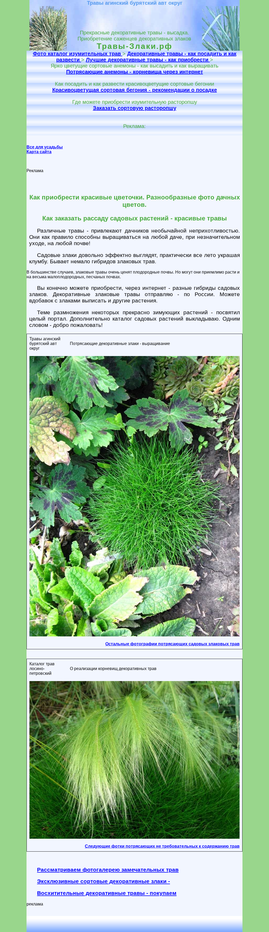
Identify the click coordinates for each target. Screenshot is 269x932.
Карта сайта (39, 152)
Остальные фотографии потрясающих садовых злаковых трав (172, 644)
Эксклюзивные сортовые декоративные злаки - (103, 881)
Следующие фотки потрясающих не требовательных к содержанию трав (162, 846)
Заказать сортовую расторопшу (134, 108)
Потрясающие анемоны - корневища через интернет (134, 72)
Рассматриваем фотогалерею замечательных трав (108, 870)
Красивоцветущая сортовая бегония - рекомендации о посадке (134, 90)
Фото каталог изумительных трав (77, 53)
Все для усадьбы (45, 147)
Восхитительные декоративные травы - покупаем (107, 893)
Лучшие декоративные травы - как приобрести (148, 60)
